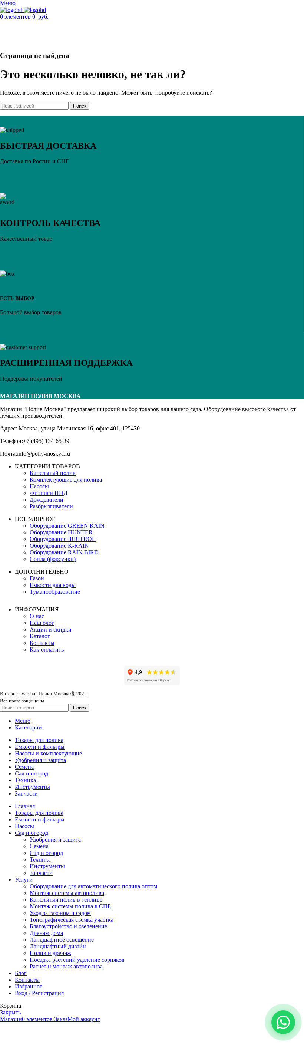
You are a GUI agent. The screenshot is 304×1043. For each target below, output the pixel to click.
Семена (39, 846)
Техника (40, 859)
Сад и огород (46, 853)
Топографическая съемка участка (71, 919)
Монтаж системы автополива (67, 893)
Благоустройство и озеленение (68, 926)
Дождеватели (46, 499)
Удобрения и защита (55, 839)
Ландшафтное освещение (62, 940)
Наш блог (42, 623)
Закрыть (10, 1012)
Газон (37, 578)
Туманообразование (55, 591)
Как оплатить (47, 649)
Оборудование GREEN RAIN (67, 525)
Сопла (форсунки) (53, 559)
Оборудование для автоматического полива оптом (93, 886)
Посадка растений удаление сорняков (77, 960)
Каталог (40, 636)
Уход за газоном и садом (60, 913)
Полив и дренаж (50, 953)
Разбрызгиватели (51, 506)
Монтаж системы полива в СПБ (70, 906)
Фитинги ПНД (48, 493)
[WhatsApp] (283, 1022)
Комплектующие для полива (66, 479)
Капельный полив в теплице (66, 899)
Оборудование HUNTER (61, 532)
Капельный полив (53, 473)
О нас (37, 616)
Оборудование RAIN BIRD (64, 552)
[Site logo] (12, 10)
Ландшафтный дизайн (58, 946)
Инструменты (47, 866)
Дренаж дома (46, 933)
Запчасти (41, 873)
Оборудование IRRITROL (63, 539)
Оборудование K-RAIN (59, 545)
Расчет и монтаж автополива (66, 966)
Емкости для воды (53, 585)
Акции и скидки (51, 629)
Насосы (39, 486)
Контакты (42, 643)
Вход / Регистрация (39, 993)
